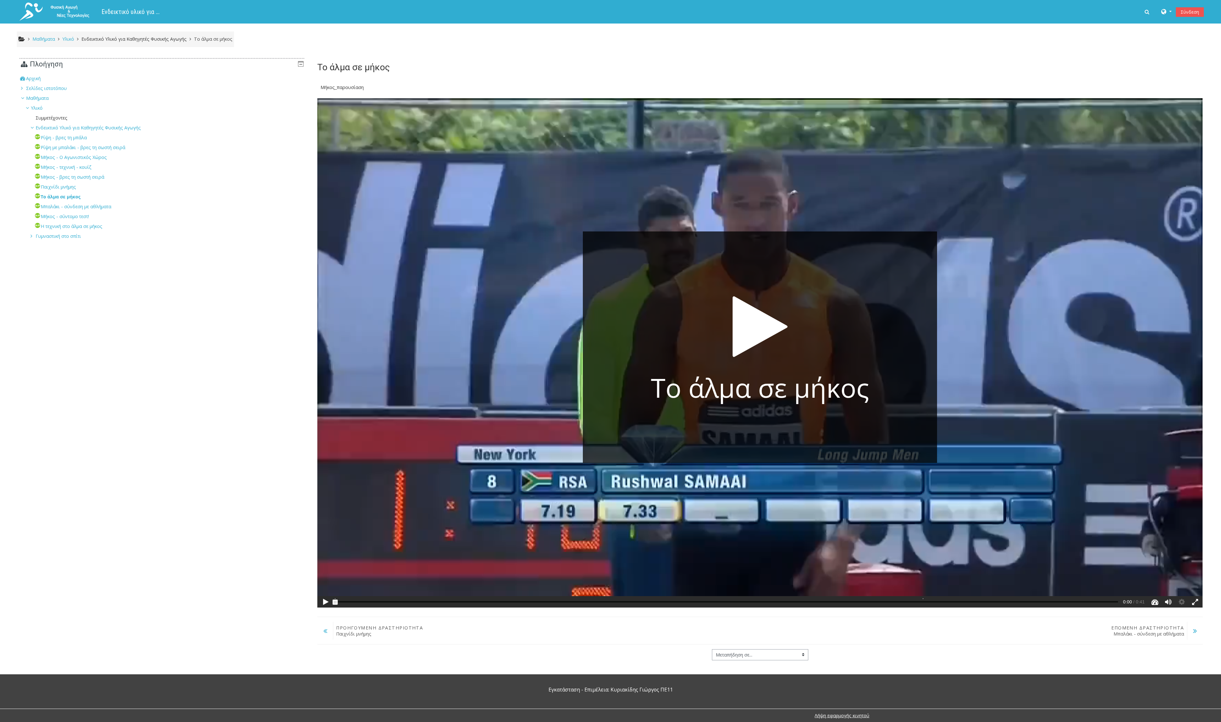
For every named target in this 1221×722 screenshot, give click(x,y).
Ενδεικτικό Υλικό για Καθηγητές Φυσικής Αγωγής (134, 39)
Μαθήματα (37, 98)
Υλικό (37, 108)
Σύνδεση (1190, 12)
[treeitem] (162, 78)
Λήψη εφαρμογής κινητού (842, 715)
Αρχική (33, 78)
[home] (59, 11)
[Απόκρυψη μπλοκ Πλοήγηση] (301, 64)
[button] (1147, 12)
